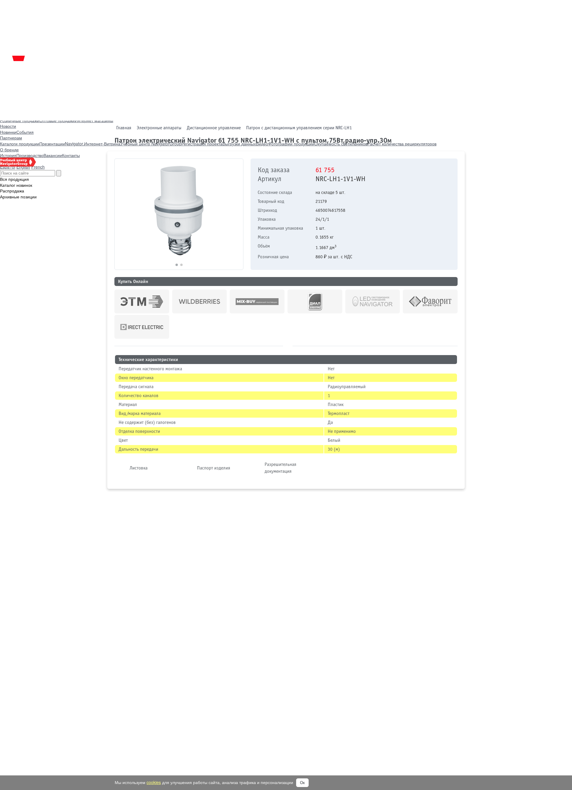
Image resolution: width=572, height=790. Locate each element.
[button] (236, 214)
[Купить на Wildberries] (199, 301)
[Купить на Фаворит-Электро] (430, 301)
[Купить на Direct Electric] (141, 327)
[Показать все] (288, 347)
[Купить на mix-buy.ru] (257, 301)
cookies (154, 782)
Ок (302, 782)
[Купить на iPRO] (141, 301)
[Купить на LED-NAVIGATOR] (372, 301)
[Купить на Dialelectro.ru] (314, 301)
